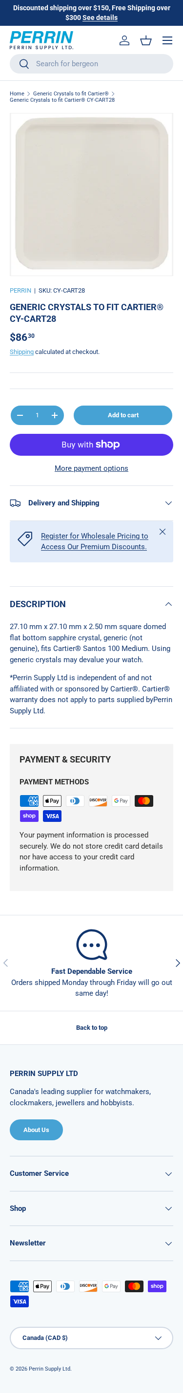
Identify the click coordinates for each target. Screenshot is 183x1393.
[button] (146, 40)
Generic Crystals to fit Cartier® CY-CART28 (62, 100)
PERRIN (20, 290)
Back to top (91, 1027)
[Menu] (167, 40)
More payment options (91, 468)
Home (17, 94)
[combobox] (91, 64)
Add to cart (123, 415)
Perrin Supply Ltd (49, 1369)
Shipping (22, 351)
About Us (36, 1129)
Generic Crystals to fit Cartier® (71, 94)
